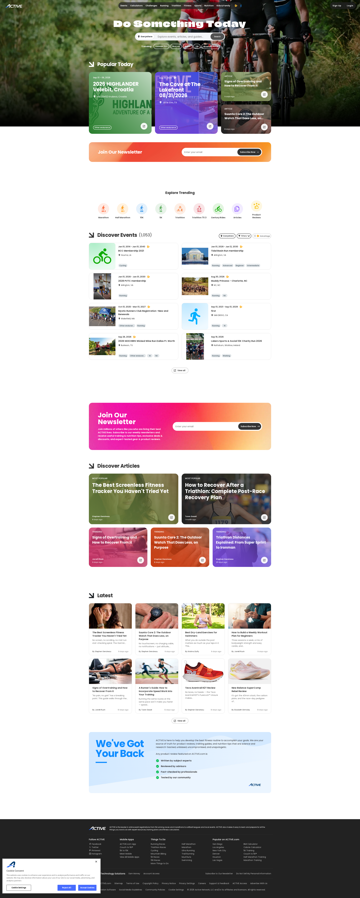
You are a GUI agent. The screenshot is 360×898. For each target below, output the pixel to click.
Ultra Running (188, 850)
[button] (180, 36)
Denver (216, 853)
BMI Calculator (251, 844)
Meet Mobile (126, 853)
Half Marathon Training (255, 857)
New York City (219, 850)
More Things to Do (160, 863)
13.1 (122, 211)
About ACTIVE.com (102, 883)
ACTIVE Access (240, 883)
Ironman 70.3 (161, 46)
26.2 (104, 211)
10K (196, 46)
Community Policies (155, 889)
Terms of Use (132, 883)
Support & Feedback (219, 883)
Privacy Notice (169, 883)
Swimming (187, 860)
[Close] (96, 862)
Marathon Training (253, 860)
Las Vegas (217, 860)
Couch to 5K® (126, 847)
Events (124, 5)
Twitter (95, 847)
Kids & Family (223, 5)
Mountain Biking (210, 46)
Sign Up (337, 5)
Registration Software (105, 889)
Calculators (136, 5)
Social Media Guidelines (130, 889)
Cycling (154, 850)
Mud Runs (186, 857)
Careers (202, 883)
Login (350, 5)
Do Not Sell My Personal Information (253, 873)
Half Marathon (189, 844)
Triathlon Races (158, 847)
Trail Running (188, 853)
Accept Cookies (87, 887)
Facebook (96, 844)
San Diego (217, 844)
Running (164, 5)
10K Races (155, 860)
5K (161, 211)
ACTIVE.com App (128, 844)
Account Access (151, 873)
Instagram (97, 853)
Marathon (186, 847)
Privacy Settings (187, 883)
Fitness (187, 5)
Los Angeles (218, 847)
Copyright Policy (150, 883)
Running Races (158, 844)
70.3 (199, 211)
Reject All (66, 887)
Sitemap (118, 883)
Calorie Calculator (252, 847)
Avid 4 (187, 46)
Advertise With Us (258, 883)
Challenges (151, 5)
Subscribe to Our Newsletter (219, 873)
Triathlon (176, 5)
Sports (197, 5)
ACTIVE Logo (95, 827)
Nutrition (209, 5)
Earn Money (134, 873)
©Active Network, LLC (200, 889)
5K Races (155, 857)
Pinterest (96, 850)
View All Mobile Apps (129, 857)
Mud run (176, 46)
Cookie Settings (19, 887)
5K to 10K (124, 850)
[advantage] (235, 5)
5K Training (249, 850)
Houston (217, 857)
